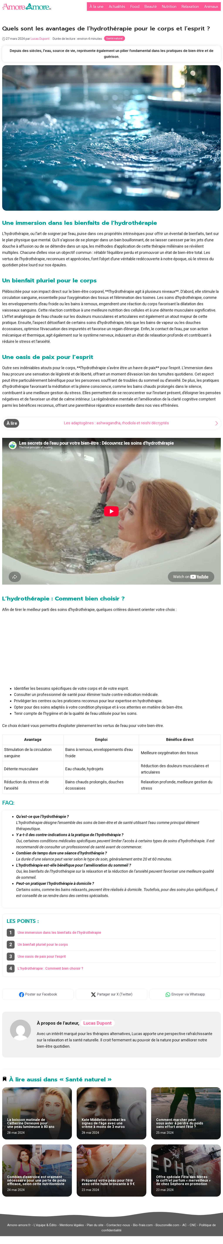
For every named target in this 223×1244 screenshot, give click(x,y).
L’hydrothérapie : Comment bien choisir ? (50, 968)
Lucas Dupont (97, 1023)
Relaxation (190, 6)
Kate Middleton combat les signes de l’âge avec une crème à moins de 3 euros (104, 1123)
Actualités (117, 6)
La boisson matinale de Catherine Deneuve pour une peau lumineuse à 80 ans (30, 1123)
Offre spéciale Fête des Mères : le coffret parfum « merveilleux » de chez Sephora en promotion (183, 1180)
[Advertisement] (111, 649)
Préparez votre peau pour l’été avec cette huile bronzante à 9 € (108, 1182)
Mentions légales (72, 1225)
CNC (193, 1225)
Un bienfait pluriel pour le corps (43, 944)
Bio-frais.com (143, 1225)
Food (134, 6)
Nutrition (169, 6)
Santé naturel (114, 38)
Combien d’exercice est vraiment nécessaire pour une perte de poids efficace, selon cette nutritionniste (36, 1180)
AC (184, 1225)
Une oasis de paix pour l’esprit (42, 956)
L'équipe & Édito (45, 1225)
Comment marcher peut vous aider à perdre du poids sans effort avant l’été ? (179, 1123)
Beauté (151, 6)
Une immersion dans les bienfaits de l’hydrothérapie (59, 932)
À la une (96, 6)
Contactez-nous (118, 1225)
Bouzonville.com (167, 1225)
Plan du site (95, 1225)
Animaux (211, 6)
